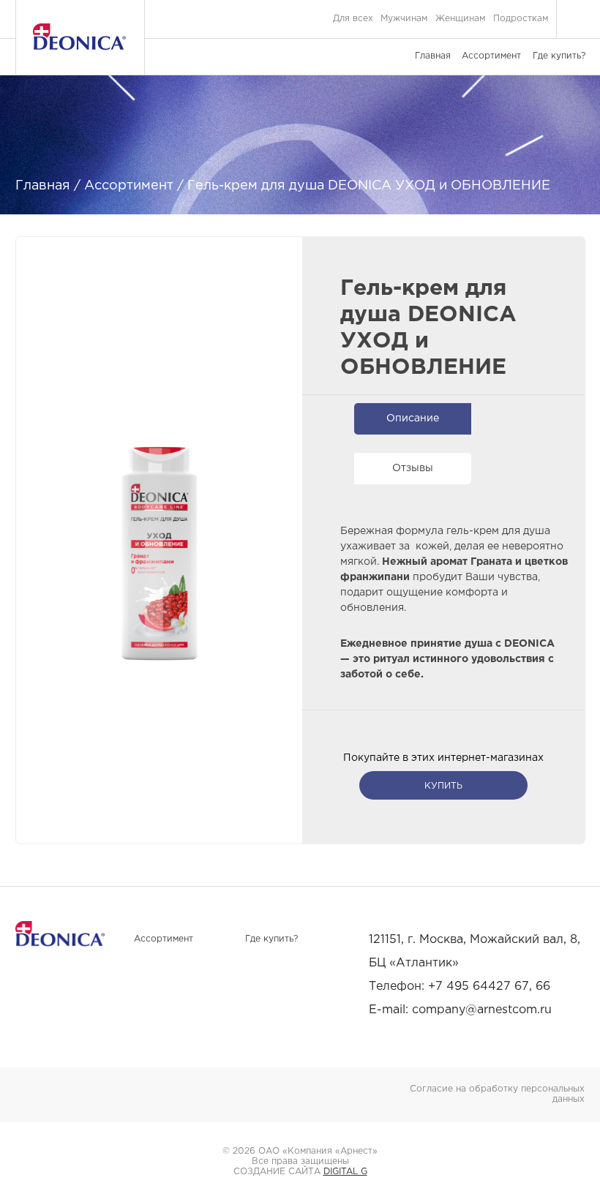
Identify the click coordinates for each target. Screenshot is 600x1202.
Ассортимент (491, 56)
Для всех (353, 19)
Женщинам (460, 19)
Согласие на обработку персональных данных (497, 1094)
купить (443, 786)
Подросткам (520, 19)
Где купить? (559, 56)
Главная (433, 56)
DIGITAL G (345, 1172)
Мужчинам (403, 19)
